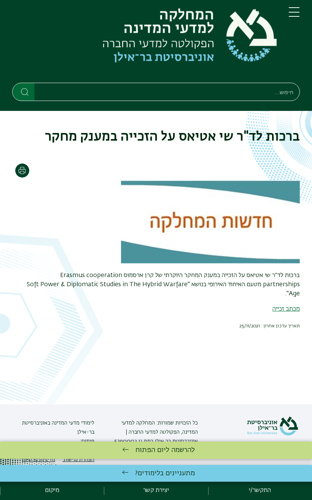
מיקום (52, 490)
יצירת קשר (156, 490)
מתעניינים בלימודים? (165, 473)
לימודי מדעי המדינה (72, 423)
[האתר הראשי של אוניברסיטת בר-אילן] (272, 434)
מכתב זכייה (286, 309)
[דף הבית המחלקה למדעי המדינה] (144, 43)
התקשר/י (260, 490)
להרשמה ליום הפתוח (165, 450)
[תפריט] (294, 15)
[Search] (24, 91)
